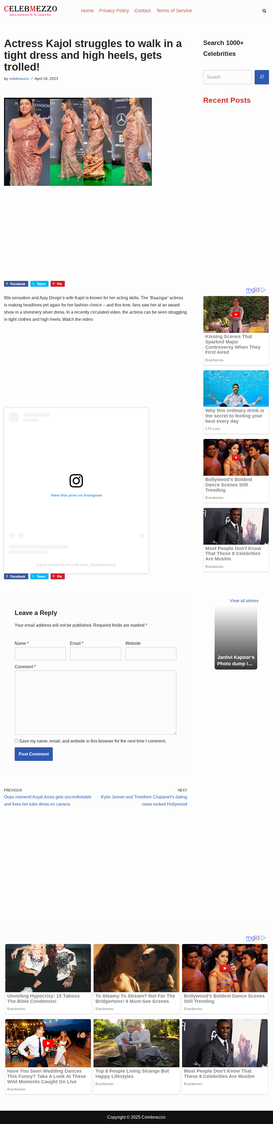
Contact (142, 10)
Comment (25, 666)
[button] (264, 11)
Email (76, 643)
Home (87, 10)
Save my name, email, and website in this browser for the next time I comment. (92, 741)
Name (22, 643)
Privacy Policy (114, 10)
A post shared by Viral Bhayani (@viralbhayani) (76, 565)
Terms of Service (174, 10)
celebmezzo (19, 78)
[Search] (262, 77)
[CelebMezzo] (30, 11)
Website (133, 643)
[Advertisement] (95, 241)
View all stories (244, 600)
